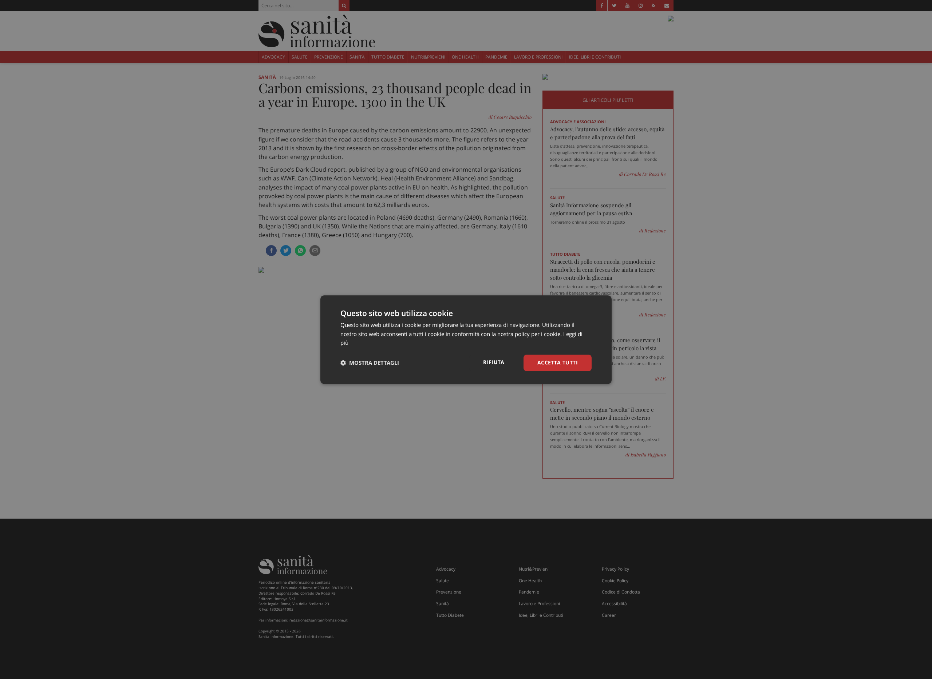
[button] (369, 363)
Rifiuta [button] (494, 362)
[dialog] (466, 339)
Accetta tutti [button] (557, 362)
